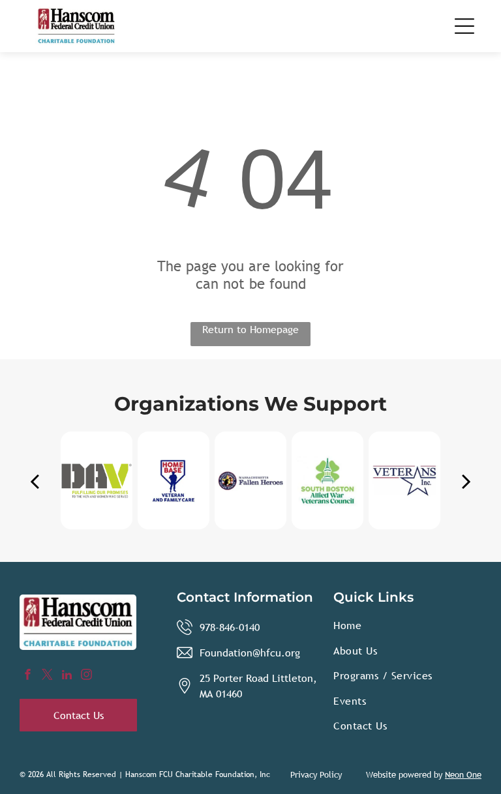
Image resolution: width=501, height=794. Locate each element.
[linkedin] (67, 676)
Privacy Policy (316, 774)
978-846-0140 (230, 627)
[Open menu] (464, 26)
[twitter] (47, 676)
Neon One (463, 774)
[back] (35, 480)
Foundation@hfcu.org (250, 652)
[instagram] (86, 676)
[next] (466, 480)
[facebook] (28, 676)
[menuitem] (407, 625)
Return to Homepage (250, 329)
